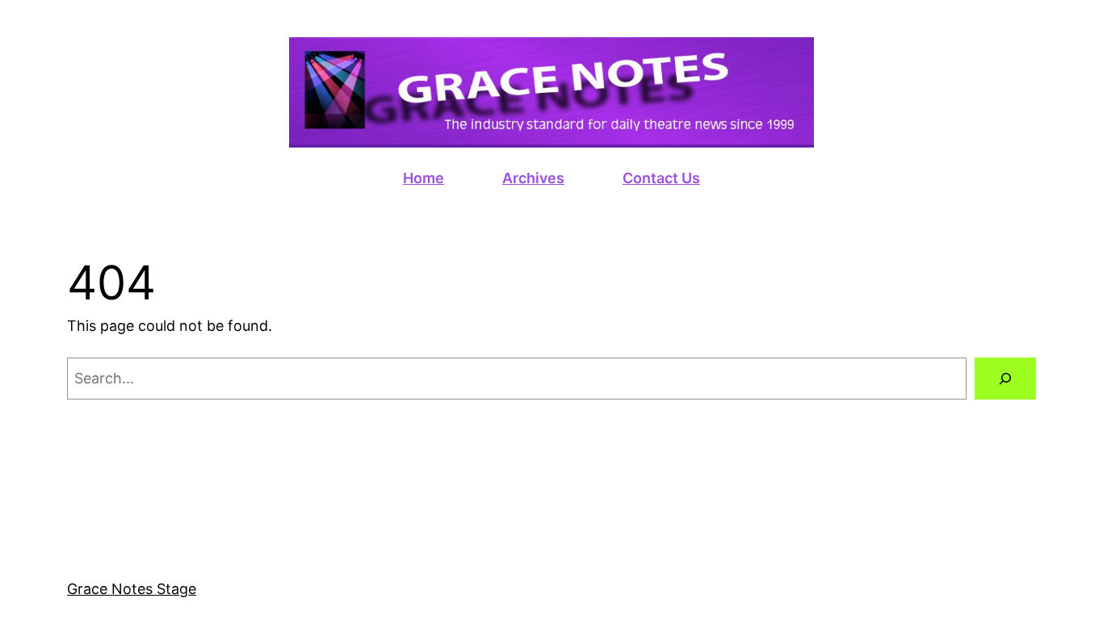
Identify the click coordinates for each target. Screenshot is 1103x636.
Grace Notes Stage (131, 588)
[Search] (1005, 379)
